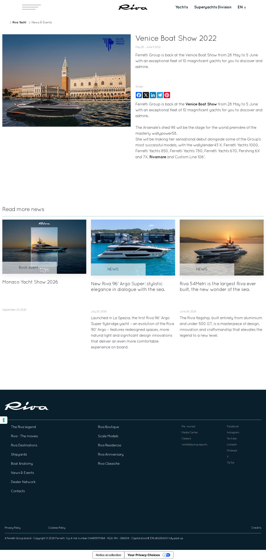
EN (240, 7)
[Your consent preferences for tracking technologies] (3, 420)
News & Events (42, 22)
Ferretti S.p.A (63, 538)
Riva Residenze (109, 445)
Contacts (18, 491)
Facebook (233, 426)
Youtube (232, 438)
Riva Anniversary (111, 454)
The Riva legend (23, 427)
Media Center (189, 432)
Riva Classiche (109, 463)
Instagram (233, 432)
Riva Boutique (108, 427)
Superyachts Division (212, 7)
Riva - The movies (24, 436)
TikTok (230, 463)
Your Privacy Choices (144, 555)
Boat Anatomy (22, 463)
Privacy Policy (12, 528)
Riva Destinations (24, 445)
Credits (256, 528)
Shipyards (19, 454)
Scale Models (108, 436)
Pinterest (232, 451)
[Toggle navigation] (31, 7)
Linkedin (232, 444)
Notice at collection (108, 555)
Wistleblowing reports (194, 444)
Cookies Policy (56, 528)
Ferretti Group (15, 538)
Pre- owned (188, 426)
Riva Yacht (19, 22)
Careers (186, 438)
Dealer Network (23, 482)
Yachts (181, 7)
